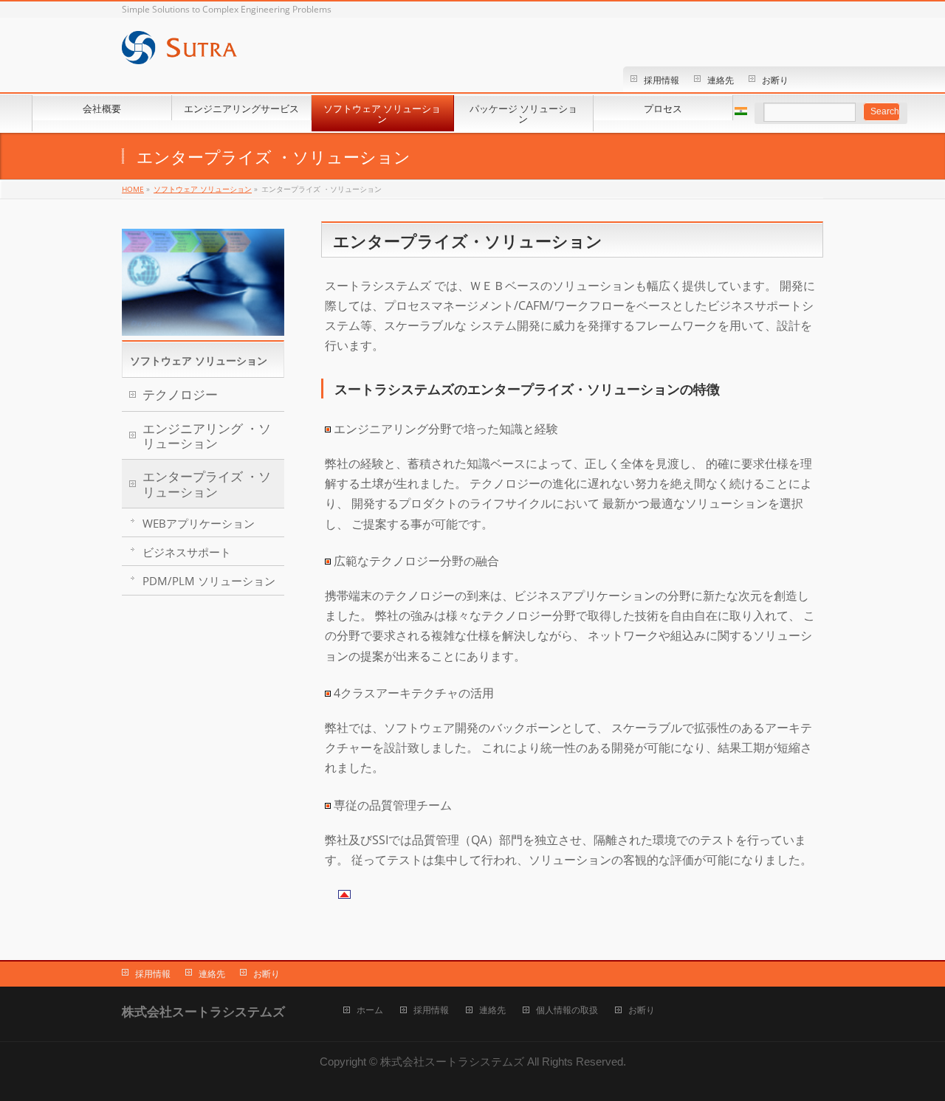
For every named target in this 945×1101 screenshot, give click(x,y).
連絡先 (720, 80)
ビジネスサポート (186, 552)
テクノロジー (180, 394)
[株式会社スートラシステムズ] (179, 57)
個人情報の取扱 (567, 1010)
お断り (775, 80)
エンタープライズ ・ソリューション (206, 484)
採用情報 (661, 80)
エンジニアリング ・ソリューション (206, 436)
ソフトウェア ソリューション (198, 360)
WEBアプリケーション (198, 523)
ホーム (370, 1010)
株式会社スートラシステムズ (452, 1062)
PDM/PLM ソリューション (208, 580)
